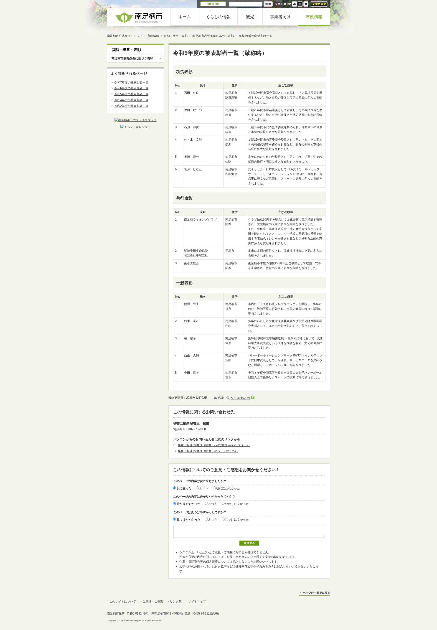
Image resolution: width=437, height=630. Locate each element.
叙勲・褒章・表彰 (176, 36)
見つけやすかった (188, 519)
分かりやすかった (188, 504)
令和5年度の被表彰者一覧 (131, 94)
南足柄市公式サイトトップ (124, 36)
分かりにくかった (237, 504)
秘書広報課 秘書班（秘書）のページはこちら (208, 451)
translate (213, 3)
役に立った (184, 488)
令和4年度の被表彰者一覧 (131, 100)
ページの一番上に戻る (314, 593)
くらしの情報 (218, 17)
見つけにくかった (237, 519)
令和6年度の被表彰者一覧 (131, 88)
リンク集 (176, 601)
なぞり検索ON (240, 398)
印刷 (221, 397)
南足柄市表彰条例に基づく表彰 (213, 36)
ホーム (184, 17)
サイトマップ (197, 601)
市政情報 (314, 17)
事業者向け (280, 17)
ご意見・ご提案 (152, 601)
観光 (250, 17)
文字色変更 (319, 4)
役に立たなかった (228, 488)
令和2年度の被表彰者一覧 (131, 106)
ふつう (203, 488)
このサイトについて (122, 601)
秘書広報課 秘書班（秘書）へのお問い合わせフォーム (214, 445)
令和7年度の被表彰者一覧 (131, 82)
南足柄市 (138, 17)
